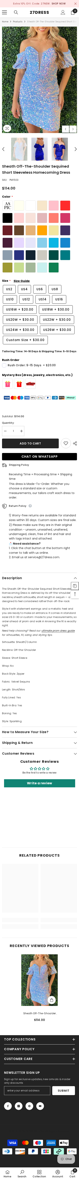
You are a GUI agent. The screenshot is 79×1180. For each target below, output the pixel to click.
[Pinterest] (29, 1106)
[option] (39, 3)
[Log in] (63, 12)
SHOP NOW (59, 3)
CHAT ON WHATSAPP (39, 456)
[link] (20, 920)
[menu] (4, 12)
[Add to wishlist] (66, 443)
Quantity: (8, 423)
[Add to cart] (52, 1000)
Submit (63, 1091)
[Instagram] (18, 1106)
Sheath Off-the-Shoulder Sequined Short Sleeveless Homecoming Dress (39, 1014)
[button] (65, 129)
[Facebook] (8, 1106)
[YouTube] (40, 1106)
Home (5, 21)
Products (18, 21)
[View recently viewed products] (75, 586)
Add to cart (30, 443)
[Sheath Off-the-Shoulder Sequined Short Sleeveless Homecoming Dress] (39, 980)
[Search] (16, 12)
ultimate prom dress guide (58, 630)
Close (75, 3)
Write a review (39, 783)
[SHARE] (74, 443)
